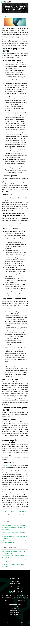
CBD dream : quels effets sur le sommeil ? (9, 513)
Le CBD (4, 53)
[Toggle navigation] (27, 2)
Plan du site (15, 627)
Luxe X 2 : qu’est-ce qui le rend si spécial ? (14, 525)
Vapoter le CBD (7, 465)
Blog (5, 16)
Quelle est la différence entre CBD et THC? (21, 513)
